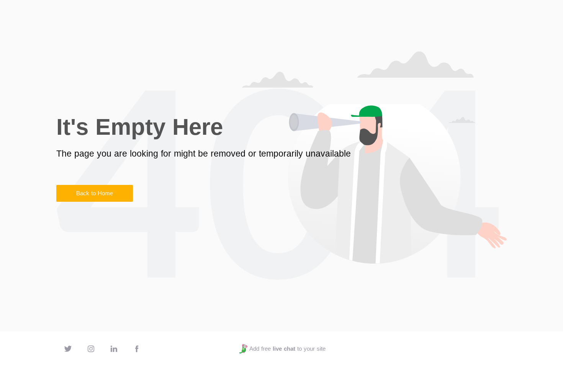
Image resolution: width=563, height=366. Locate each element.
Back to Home (94, 193)
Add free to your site (287, 348)
